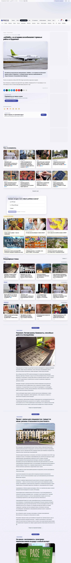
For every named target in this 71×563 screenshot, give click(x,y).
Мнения (49, 20)
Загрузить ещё (35, 191)
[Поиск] (58, 20)
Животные (29, 23)
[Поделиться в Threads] (21, 90)
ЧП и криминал (35, 20)
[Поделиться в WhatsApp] (9, 90)
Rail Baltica (63, 23)
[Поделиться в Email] (24, 90)
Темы (2, 23)
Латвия (14, 23)
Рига (53, 23)
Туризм (38, 23)
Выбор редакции (43, 20)
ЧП (56, 23)
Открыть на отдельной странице (35, 407)
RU (66, 20)
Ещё (53, 20)
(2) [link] (63, 164)
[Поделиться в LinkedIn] (14, 90)
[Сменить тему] (63, 20)
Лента (18, 20)
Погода (18, 23)
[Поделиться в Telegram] (12, 90)
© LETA (19, 34)
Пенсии (6, 23)
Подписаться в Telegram (11, 100)
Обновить (64, 258)
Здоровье (33, 23)
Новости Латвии (24, 20)
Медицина (49, 23)
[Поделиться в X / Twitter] (7, 90)
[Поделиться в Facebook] (4, 90)
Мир (29, 20)
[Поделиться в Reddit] (17, 90)
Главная (13, 20)
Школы (59, 23)
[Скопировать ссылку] (26, 90)
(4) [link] (39, 165)
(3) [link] (9, 165)
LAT (69, 20)
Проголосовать (12, 211)
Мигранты (10, 23)
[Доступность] (69, 1)
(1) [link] (25, 167)
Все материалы (64, 282)
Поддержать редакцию (58, 0)
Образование (23, 23)
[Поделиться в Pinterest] (19, 90)
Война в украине (43, 23)
